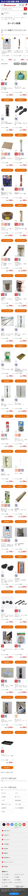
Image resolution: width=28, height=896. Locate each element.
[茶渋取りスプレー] (7, 427)
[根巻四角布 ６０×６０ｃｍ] (7, 145)
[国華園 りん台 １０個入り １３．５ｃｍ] (7, 672)
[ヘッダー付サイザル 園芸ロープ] (21, 216)
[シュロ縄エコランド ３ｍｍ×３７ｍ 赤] (21, 181)
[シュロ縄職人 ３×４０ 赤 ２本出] (7, 251)
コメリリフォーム (20, 874)
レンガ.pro (5, 877)
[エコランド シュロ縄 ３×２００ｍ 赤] (7, 216)
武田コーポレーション (6, 804)
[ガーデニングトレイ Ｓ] (7, 743)
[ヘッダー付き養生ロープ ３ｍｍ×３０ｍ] (21, 145)
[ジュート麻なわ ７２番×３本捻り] (21, 286)
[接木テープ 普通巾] (21, 637)
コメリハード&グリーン (8, 883)
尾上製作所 (4, 808)
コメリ (16, 793)
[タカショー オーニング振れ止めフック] (21, 602)
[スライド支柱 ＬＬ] (21, 391)
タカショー (4, 793)
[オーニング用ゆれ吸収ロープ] (7, 110)
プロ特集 (5, 886)
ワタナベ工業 (18, 804)
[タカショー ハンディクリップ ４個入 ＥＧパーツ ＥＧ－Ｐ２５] (7, 567)
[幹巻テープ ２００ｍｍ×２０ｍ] (7, 286)
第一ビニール (18, 796)
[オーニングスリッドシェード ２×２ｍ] (7, 637)
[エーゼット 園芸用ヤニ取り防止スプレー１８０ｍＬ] (7, 532)
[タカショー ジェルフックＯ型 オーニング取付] (21, 110)
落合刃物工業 (18, 800)
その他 (3, 811)
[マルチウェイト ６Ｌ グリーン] (21, 75)
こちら (13, 891)
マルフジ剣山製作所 (19, 808)
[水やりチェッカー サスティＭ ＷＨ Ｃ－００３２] (21, 462)
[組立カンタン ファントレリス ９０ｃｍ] (7, 391)
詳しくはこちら (23, 1)
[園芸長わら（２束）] (7, 462)
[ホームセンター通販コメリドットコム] (10, 5)
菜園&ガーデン (6, 879)
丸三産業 (3, 796)
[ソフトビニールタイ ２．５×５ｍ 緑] (7, 356)
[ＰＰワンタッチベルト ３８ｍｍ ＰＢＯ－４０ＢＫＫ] (21, 672)
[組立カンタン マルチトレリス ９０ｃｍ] (21, 321)
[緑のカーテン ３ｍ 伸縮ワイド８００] (7, 497)
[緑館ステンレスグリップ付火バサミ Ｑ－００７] (7, 321)
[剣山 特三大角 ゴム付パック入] (21, 532)
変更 (25, 13)
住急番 (17, 877)
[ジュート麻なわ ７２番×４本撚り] (21, 251)
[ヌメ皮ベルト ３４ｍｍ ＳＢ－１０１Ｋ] (7, 708)
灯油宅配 (18, 879)
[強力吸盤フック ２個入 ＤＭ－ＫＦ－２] (7, 181)
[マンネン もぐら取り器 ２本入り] (21, 567)
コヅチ (3, 800)
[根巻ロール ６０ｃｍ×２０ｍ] (21, 497)
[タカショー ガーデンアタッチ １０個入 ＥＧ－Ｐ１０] (7, 602)
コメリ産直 (5, 874)
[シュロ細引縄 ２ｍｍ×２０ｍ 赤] (7, 75)
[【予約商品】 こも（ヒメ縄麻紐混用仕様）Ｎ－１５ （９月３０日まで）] (21, 356)
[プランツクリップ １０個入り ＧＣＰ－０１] (21, 427)
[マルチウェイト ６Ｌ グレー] (21, 708)
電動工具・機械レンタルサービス (20, 887)
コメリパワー (19, 882)
